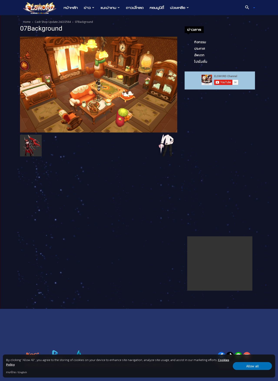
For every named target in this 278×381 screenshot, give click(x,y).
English (22, 372)
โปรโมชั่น (200, 61)
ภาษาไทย (11, 372)
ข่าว (87, 7)
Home (27, 22)
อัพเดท (199, 55)
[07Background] (98, 84)
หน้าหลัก (71, 7)
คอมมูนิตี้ (157, 7)
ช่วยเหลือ (177, 7)
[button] (248, 7)
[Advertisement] (219, 263)
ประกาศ (199, 48)
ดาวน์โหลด (135, 7)
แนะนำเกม (108, 7)
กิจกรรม (200, 42)
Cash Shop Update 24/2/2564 (53, 22)
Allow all (252, 366)
